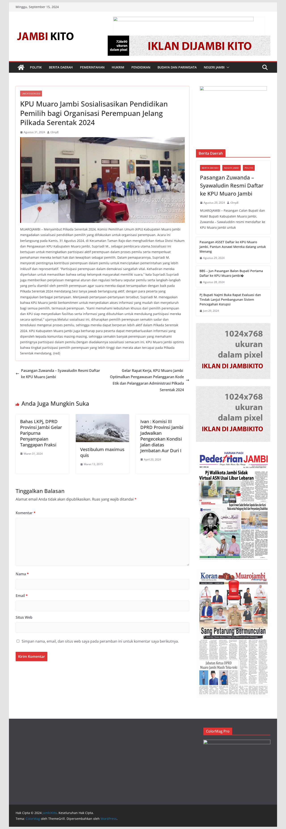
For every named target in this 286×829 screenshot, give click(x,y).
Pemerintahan (92, 67)
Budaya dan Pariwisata (177, 67)
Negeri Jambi (214, 67)
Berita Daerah (61, 67)
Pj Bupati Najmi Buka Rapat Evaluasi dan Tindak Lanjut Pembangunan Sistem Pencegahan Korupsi (230, 299)
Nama (22, 573)
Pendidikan (140, 67)
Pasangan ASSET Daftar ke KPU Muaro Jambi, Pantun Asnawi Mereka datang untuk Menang (233, 247)
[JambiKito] (21, 67)
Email (22, 595)
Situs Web (24, 617)
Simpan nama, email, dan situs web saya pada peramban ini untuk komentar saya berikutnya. (100, 641)
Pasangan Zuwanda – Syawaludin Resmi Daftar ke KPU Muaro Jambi (60, 373)
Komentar (26, 512)
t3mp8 (54, 132)
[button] (227, 67)
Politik (36, 67)
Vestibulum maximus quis (102, 452)
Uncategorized (31, 93)
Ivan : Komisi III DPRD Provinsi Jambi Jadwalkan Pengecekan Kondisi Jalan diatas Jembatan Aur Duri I (161, 436)
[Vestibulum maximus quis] (102, 417)
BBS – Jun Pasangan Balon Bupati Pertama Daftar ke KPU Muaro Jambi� (231, 273)
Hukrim (118, 67)
